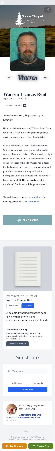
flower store (33, 201)
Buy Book (28, 305)
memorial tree (35, 197)
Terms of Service (35, 439)
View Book (13, 305)
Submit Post (27, 389)
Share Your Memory (17, 343)
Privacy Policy (20, 439)
